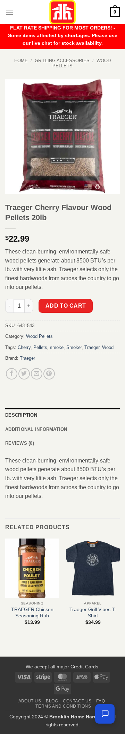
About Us (29, 701)
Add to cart (65, 306)
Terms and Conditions (63, 706)
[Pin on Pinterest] (49, 373)
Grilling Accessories (62, 60)
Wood (108, 347)
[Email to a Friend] (36, 373)
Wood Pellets (39, 336)
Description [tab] (21, 415)
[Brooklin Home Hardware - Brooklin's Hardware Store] (62, 12)
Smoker (74, 347)
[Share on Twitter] (24, 373)
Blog (52, 701)
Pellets (40, 347)
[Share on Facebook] (11, 373)
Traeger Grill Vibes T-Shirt (92, 612)
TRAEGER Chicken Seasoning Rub (32, 612)
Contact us (77, 701)
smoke (57, 347)
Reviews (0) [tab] (19, 443)
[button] (9, 11)
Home (21, 60)
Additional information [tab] (36, 429)
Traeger (91, 347)
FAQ (100, 701)
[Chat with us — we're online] (105, 714)
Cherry (24, 347)
